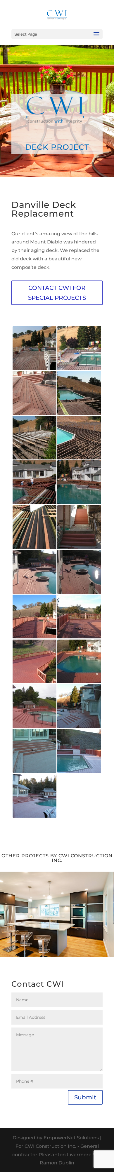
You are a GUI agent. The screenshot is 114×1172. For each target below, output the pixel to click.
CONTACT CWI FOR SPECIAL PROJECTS (57, 292)
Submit (85, 1097)
